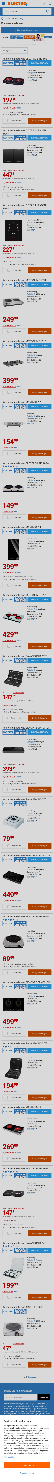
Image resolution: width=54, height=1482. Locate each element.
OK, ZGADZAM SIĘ (27, 1465)
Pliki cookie (9, 1457)
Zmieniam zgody (27, 1473)
